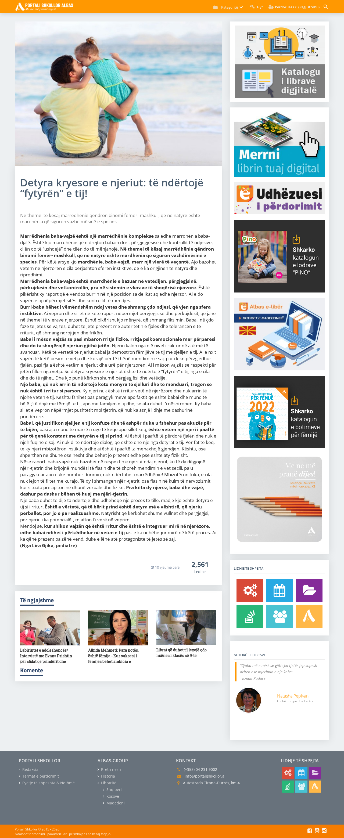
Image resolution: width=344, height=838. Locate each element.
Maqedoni (115, 803)
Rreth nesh (110, 769)
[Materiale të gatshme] (250, 590)
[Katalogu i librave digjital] (309, 590)
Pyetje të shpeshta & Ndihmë (48, 782)
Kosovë (112, 796)
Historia (107, 776)
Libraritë (108, 782)
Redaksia (29, 769)
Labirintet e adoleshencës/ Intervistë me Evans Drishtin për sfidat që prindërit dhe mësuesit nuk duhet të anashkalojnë (46, 661)
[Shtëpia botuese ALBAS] (309, 616)
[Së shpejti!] (279, 590)
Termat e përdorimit (40, 776)
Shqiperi (113, 789)
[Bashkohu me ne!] (279, 616)
